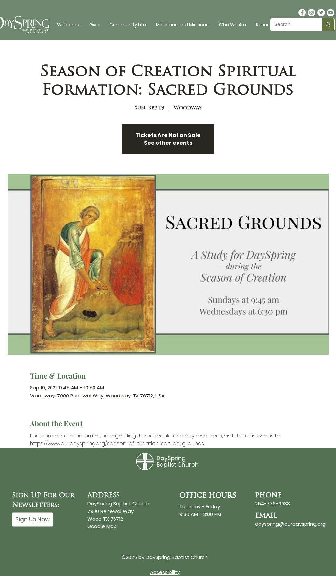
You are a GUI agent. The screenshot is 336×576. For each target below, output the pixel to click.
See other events (168, 143)
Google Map (102, 526)
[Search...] (328, 24)
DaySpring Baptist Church (178, 461)
